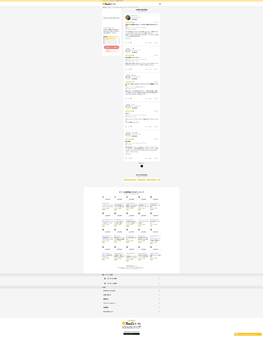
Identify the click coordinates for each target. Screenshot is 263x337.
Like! (155, 42)
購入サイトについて (113, 51)
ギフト (109, 7)
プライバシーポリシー (109, 303)
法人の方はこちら (108, 311)
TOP (105, 7)
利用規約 (105, 307)
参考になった (148, 42)
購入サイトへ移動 (111, 47)
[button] (248, 334)
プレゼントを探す (112, 283)
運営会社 (105, 299)
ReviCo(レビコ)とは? (109, 290)
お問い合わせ (107, 295)
